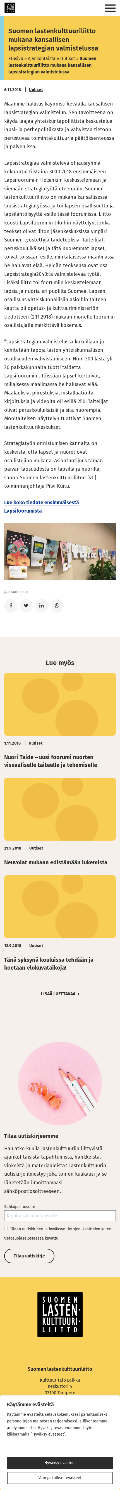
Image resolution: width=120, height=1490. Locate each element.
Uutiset (67, 58)
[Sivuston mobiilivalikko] (110, 8)
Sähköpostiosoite (19, 1206)
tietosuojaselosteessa (24, 1238)
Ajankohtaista (42, 58)
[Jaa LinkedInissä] (41, 606)
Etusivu (15, 58)
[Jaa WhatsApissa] (57, 606)
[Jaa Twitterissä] (26, 606)
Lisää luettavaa (58, 993)
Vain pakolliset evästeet (60, 1477)
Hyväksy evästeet (60, 1462)
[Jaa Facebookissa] (10, 606)
